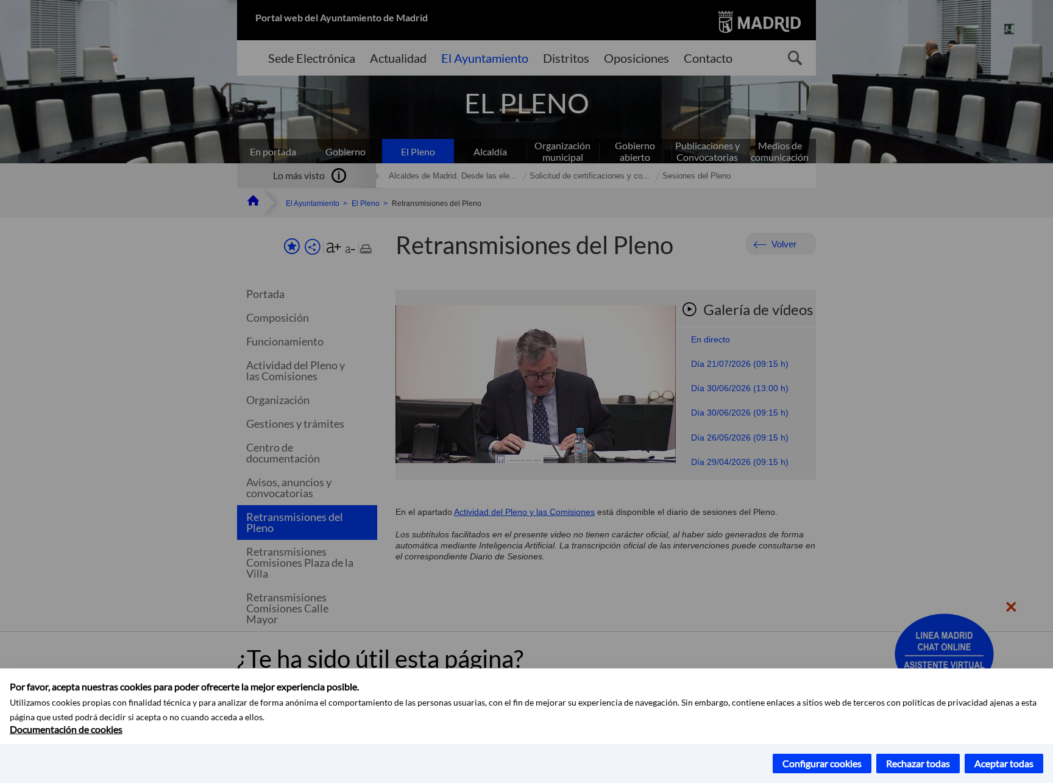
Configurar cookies (822, 763)
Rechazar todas (918, 763)
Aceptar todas (1004, 763)
